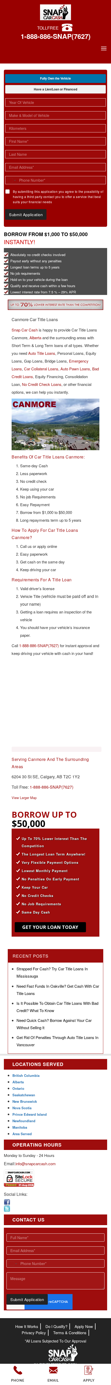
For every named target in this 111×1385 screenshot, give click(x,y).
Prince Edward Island (29, 1114)
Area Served (22, 1133)
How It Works (26, 1326)
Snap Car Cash (25, 330)
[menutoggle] (104, 48)
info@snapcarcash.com (35, 1163)
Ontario (18, 1088)
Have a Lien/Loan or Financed (55, 89)
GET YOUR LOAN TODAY (50, 927)
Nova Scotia (21, 1107)
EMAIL (53, 1380)
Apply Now (84, 1326)
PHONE (17, 1380)
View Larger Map (24, 797)
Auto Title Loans (41, 353)
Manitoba (19, 1127)
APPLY (88, 1380)
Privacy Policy (34, 1332)
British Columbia (25, 1075)
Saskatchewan (23, 1094)
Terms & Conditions (69, 1332)
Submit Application (26, 214)
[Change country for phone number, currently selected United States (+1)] (11, 180)
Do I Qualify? (56, 1326)
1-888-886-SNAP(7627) (56, 36)
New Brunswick (24, 1101)
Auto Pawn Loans (75, 368)
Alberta (35, 337)
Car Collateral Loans (41, 368)
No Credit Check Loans (41, 384)
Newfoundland (23, 1120)
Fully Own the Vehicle (55, 78)
